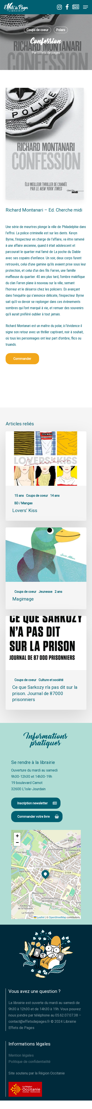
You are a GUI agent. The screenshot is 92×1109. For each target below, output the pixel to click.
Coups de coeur (37, 30)
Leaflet (40, 917)
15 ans (19, 495)
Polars (60, 30)
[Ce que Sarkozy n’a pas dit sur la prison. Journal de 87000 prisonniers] (46, 663)
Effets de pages (49, 52)
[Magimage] (46, 568)
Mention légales (21, 1055)
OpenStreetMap (57, 917)
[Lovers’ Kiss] (46, 476)
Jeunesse (45, 591)
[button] (85, 7)
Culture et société (51, 680)
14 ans (55, 495)
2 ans (58, 591)
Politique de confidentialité (29, 1062)
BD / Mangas (24, 503)
